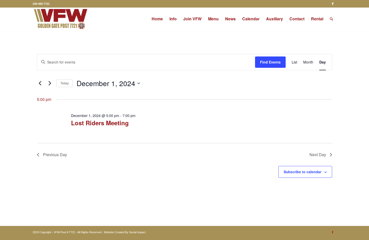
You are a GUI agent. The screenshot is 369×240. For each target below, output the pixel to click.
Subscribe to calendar (302, 171)
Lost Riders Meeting (100, 122)
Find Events (270, 62)
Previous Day (55, 154)
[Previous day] (40, 83)
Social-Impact (137, 232)
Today (64, 83)
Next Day (318, 154)
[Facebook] (332, 4)
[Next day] (50, 83)
